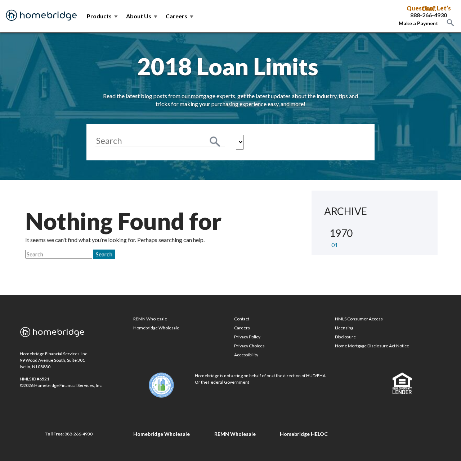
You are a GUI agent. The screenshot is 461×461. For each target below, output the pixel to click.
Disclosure (345, 336)
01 (334, 244)
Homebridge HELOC (304, 434)
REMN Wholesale (150, 318)
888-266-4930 (78, 434)
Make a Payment (418, 23)
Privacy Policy (247, 336)
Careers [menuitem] (180, 16)
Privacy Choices (249, 345)
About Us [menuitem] (142, 16)
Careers (242, 327)
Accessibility (246, 354)
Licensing (344, 327)
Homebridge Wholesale (156, 327)
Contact (241, 318)
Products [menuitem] (103, 16)
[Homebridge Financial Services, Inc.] (41, 16)
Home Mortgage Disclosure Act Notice (372, 345)
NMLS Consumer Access (359, 318)
